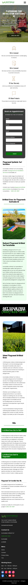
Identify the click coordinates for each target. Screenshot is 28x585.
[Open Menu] (25, 2)
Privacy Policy (5, 555)
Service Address (10, 137)
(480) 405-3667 (14, 312)
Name (8, 118)
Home (3, 550)
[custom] (2, 572)
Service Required (11, 143)
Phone (8, 125)
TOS (2, 558)
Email (7, 131)
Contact (3, 552)
